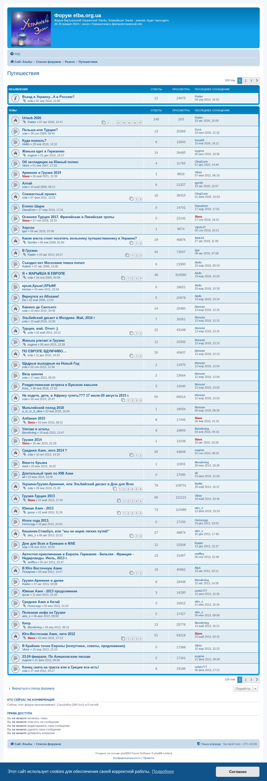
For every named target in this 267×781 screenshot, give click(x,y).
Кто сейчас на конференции (30, 699)
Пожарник (28, 571)
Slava (25, 176)
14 (123, 123)
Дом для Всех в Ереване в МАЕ (48, 543)
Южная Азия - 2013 (37, 508)
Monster (200, 306)
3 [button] (251, 80)
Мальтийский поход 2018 (43, 408)
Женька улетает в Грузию (43, 340)
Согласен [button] (237, 772)
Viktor (25, 165)
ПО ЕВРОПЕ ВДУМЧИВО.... (44, 351)
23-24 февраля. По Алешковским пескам (56, 657)
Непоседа (28, 524)
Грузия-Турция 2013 (38, 496)
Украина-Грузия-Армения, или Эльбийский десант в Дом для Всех (78, 484)
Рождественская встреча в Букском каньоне (60, 385)
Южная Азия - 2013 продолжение (49, 591)
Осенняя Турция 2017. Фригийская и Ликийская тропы (68, 217)
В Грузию (30, 251)
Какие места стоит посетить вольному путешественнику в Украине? (79, 238)
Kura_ (26, 388)
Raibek (26, 266)
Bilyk (198, 567)
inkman (26, 289)
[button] (257, 80)
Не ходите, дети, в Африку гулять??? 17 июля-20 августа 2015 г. (75, 395)
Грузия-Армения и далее (42, 580)
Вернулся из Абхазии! (40, 296)
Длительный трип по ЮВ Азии (47, 473)
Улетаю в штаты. (36, 429)
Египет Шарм (33, 206)
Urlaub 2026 (31, 118)
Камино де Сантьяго (39, 307)
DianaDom (28, 209)
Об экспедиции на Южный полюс (50, 162)
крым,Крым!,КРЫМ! (39, 286)
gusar (31, 512)
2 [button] (245, 80)
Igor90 (199, 183)
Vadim (26, 144)
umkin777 (201, 590)
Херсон (28, 228)
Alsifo (198, 262)
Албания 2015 (33, 418)
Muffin (198, 483)
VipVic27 (200, 227)
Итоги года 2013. (35, 520)
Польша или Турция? (40, 130)
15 (129, 123)
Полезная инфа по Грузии (43, 612)
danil (25, 466)
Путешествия (23, 73)
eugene (32, 155)
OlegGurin (201, 161)
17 (140, 123)
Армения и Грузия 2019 (41, 173)
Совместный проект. (39, 194)
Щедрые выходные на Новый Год (50, 363)
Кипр (26, 623)
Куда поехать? (34, 141)
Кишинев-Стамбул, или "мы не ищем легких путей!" (66, 531)
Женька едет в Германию (43, 151)
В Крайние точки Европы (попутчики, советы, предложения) (73, 646)
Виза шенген (32, 374)
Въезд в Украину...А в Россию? (48, 97)
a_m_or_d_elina (32, 411)
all (23, 476)
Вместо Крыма (34, 463)
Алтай (27, 183)
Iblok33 (199, 237)
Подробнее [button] (163, 771)
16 (134, 123)
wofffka (32, 562)
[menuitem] (15, 54)
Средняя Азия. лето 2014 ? (44, 450)
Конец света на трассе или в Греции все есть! (60, 667)
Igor (24, 231)
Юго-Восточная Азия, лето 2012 (48, 634)
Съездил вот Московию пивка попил (53, 263)
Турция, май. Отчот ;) (40, 328)
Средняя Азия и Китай (41, 602)
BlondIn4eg (29, 432)
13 (118, 123)
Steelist (32, 242)
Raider (199, 96)
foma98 (199, 140)
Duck (198, 129)
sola (30, 100)
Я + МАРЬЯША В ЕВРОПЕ (43, 273)
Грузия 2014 (32, 440)
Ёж (24, 300)
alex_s (199, 507)
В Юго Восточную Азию (42, 568)
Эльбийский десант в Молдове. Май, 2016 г (58, 318)
